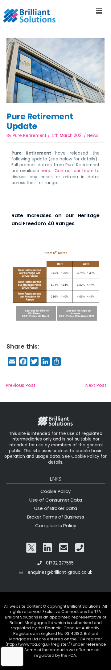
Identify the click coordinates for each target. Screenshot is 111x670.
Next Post (95, 385)
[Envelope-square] (64, 548)
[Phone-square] (80, 548)
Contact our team (74, 171)
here (45, 171)
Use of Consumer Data (55, 500)
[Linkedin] (47, 548)
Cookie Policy (55, 491)
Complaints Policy (55, 525)
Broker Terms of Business (55, 517)
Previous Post (20, 385)
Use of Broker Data (55, 508)
